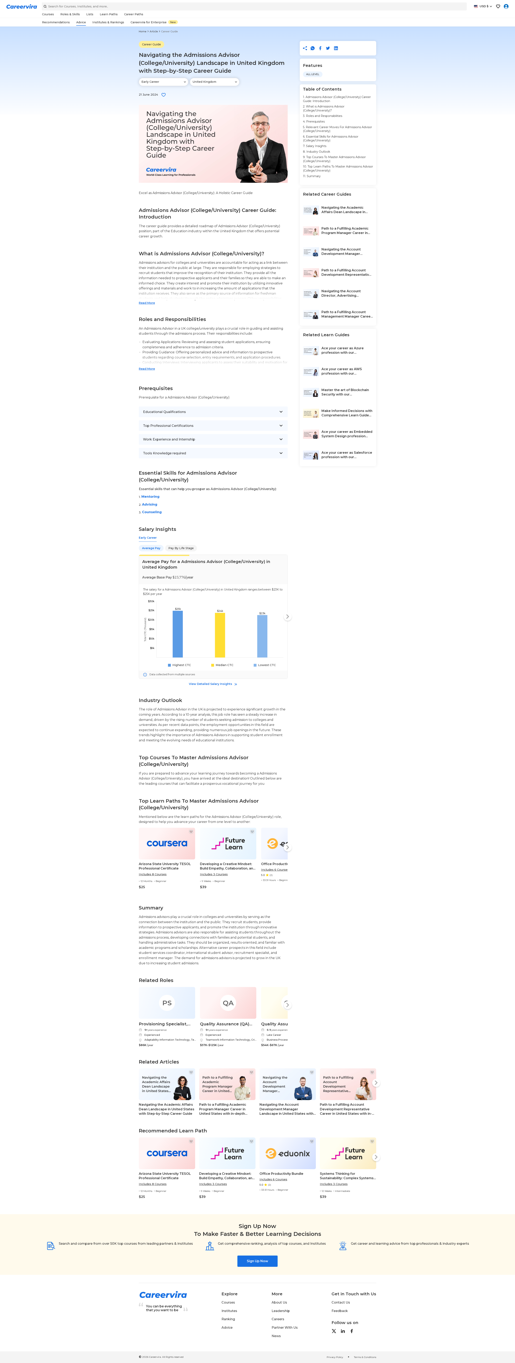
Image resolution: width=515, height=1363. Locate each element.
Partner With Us (285, 1327)
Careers (278, 1319)
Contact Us (341, 1302)
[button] (163, 94)
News (276, 1336)
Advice (227, 1327)
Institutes (229, 1311)
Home (142, 31)
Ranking (228, 1319)
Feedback (340, 1311)
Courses (228, 1302)
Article (154, 31)
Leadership (281, 1311)
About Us (279, 1302)
